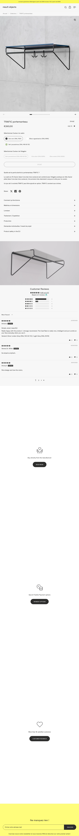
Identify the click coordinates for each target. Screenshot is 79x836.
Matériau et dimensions (12, 205)
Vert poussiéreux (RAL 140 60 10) (19, 144)
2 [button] (38, 380)
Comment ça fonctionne (12, 200)
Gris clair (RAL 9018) (38, 156)
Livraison (7, 210)
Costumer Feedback (39, 739)
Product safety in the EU (12, 231)
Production (7, 221)
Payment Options (40, 602)
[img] (6, 321)
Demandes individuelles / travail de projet (17, 226)
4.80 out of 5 (44, 293)
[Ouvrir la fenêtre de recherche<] (66, 7)
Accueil (5, 13)
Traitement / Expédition (12, 216)
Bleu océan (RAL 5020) (57, 156)
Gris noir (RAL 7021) (14, 139)
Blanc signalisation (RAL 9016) (39, 139)
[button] (75, 114)
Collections (13, 13)
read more (39, 465)
